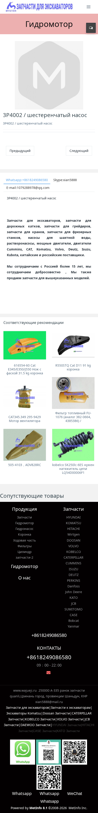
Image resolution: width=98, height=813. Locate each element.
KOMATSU (73, 523)
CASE (73, 615)
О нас (24, 578)
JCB (73, 603)
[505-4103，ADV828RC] (24, 445)
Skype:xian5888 (65, 180)
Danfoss (73, 586)
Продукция (24, 509)
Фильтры (25, 546)
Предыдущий (20, 151)
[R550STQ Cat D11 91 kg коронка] (73, 345)
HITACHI (73, 528)
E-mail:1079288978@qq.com (27, 187)
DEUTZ (74, 575)
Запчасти (24, 517)
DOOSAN (73, 540)
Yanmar (73, 626)
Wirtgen (73, 534)
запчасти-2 (24, 557)
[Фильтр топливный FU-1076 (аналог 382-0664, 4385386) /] (73, 393)
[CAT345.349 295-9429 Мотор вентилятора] (24, 397)
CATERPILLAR (73, 557)
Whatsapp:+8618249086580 (27, 180)
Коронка (24, 534)
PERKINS (73, 580)
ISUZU (73, 569)
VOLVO (73, 546)
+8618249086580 (49, 657)
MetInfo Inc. (78, 808)
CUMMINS (73, 563)
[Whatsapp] (22, 752)
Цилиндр (25, 552)
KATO (74, 597)
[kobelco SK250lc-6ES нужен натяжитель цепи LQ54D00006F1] (73, 445)
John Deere (73, 592)
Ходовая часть (24, 540)
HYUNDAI (73, 517)
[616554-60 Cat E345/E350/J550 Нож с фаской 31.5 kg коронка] (24, 345)
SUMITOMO (73, 609)
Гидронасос (24, 528)
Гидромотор (24, 523)
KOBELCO (73, 552)
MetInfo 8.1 (38, 808)
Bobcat (73, 620)
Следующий (79, 151)
